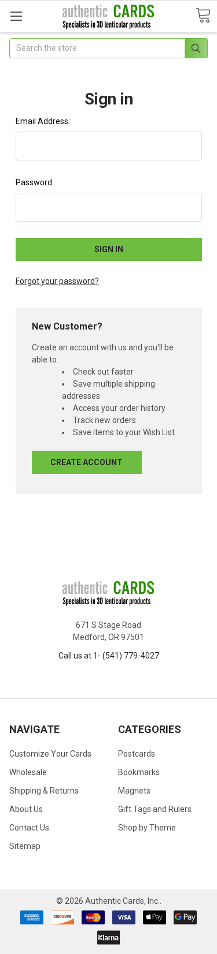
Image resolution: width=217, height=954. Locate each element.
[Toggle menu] (16, 16)
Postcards (136, 753)
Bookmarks (139, 772)
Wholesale (28, 772)
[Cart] (203, 16)
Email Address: (43, 121)
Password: (35, 182)
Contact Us (29, 827)
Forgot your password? (57, 281)
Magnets (134, 790)
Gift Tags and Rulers (155, 809)
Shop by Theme (147, 827)
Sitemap (25, 846)
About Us (26, 809)
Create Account (86, 462)
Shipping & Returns (44, 790)
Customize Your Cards (50, 753)
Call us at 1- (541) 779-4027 (108, 655)
